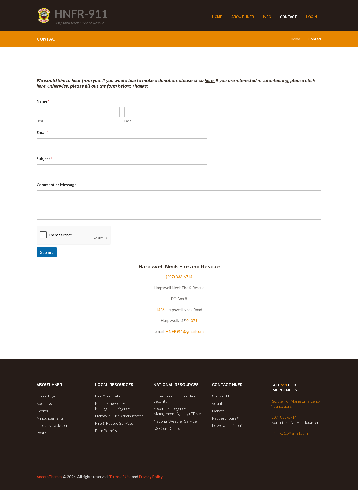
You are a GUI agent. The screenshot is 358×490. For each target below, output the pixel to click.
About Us (44, 403)
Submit (46, 252)
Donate (218, 410)
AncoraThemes (49, 476)
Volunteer (220, 403)
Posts (41, 432)
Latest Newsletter (52, 425)
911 (284, 384)
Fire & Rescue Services (114, 423)
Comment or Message (56, 184)
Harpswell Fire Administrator (119, 416)
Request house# (225, 418)
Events (42, 410)
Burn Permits (106, 430)
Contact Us (221, 396)
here (209, 80)
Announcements (50, 418)
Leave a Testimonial (228, 425)
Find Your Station (109, 396)
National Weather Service (175, 421)
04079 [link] (191, 320)
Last (127, 121)
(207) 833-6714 (283, 417)
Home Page (46, 396)
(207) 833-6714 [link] (179, 276)
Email (43, 132)
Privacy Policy (151, 476)
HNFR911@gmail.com (289, 433)
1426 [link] (160, 309)
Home (295, 39)
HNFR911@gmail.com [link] (184, 331)
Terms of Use (120, 476)
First (40, 121)
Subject (45, 158)
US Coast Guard (166, 428)
